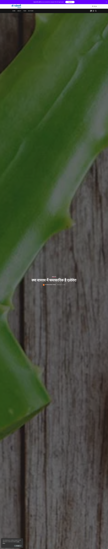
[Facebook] (92, 6)
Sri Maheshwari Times (50, 284)
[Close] (106, 2)
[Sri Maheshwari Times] (16, 6)
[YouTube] (96, 6)
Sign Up (70, 2)
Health (54, 276)
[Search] (96, 11)
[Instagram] (94, 6)
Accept (17, 545)
